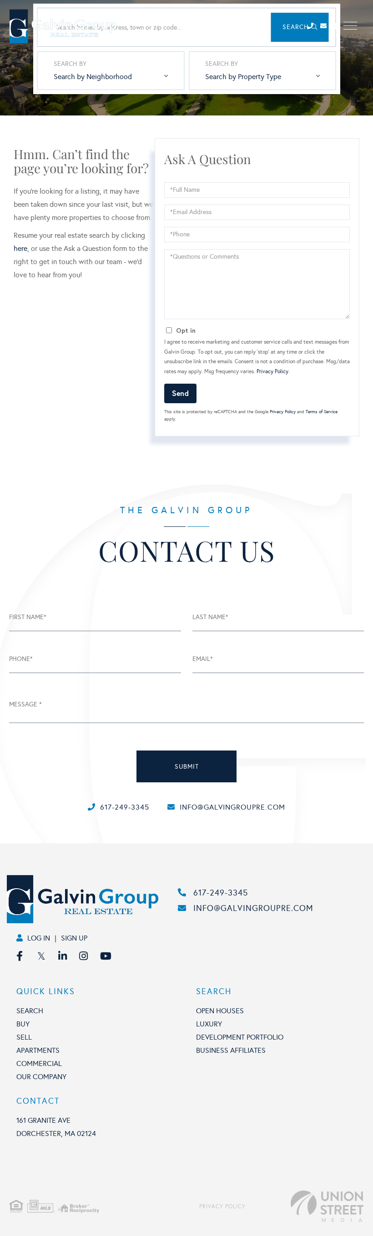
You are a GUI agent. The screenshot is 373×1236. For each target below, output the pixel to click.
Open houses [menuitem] (220, 1010)
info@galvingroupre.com (232, 807)
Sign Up (74, 938)
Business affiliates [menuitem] (231, 1050)
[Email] (326, 26)
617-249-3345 (124, 807)
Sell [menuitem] (24, 1037)
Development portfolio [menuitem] (239, 1037)
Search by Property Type (243, 76)
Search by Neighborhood (93, 76)
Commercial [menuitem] (39, 1063)
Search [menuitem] (29, 1010)
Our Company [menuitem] (41, 1076)
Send (180, 393)
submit (187, 767)
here (20, 248)
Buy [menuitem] (23, 1024)
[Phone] (312, 26)
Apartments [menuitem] (38, 1050)
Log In (38, 938)
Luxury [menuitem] (209, 1024)
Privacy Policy (272, 371)
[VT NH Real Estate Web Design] (304, 1206)
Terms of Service (322, 412)
